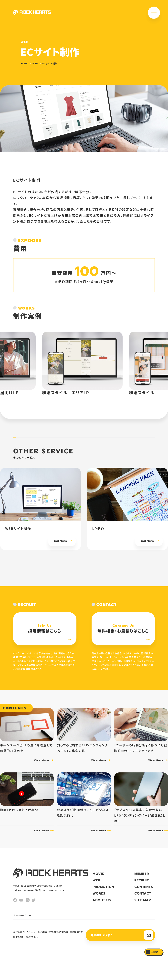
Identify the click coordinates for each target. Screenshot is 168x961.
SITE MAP (142, 900)
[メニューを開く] (154, 13)
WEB (96, 880)
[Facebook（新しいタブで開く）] (15, 900)
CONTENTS (143, 886)
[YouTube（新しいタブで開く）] (21, 900)
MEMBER (141, 873)
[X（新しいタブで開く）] (34, 900)
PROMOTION (103, 886)
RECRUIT (141, 880)
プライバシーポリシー (22, 915)
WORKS (99, 893)
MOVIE (98, 873)
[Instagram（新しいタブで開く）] (28, 900)
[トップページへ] (32, 12)
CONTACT (142, 893)
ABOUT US (102, 900)
